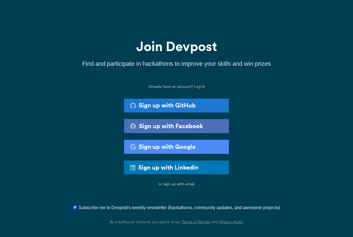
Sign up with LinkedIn (168, 167)
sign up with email (178, 183)
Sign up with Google (167, 147)
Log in (199, 86)
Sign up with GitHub (167, 105)
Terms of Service (196, 221)
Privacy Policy (231, 221)
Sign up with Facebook (171, 126)
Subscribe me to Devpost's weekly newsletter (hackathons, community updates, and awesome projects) (179, 207)
